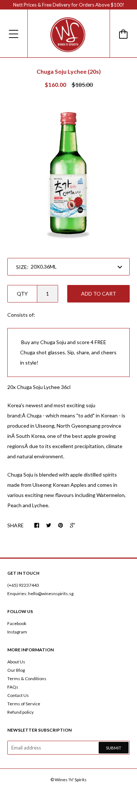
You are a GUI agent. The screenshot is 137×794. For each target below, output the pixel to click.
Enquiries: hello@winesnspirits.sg (40, 593)
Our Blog (16, 670)
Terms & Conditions (26, 678)
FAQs (12, 687)
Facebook (16, 623)
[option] (68, 174)
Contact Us (18, 695)
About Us (16, 661)
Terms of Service (23, 703)
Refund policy (20, 712)
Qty (22, 293)
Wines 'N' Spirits (71, 779)
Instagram (17, 632)
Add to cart (98, 293)
